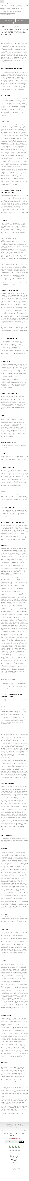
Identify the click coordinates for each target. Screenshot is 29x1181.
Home (3, 1131)
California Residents (9, 1133)
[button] (2, 1)
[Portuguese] (19, 1139)
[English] (10, 1139)
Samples (8, 22)
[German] (14, 1139)
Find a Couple (20, 20)
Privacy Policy (23, 1131)
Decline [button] (2, 14)
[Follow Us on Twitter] (13, 1149)
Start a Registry (10, 20)
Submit (21, 1141)
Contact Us (17, 22)
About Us (8, 1131)
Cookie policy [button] (3, 13)
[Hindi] (11, 1139)
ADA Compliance (14, 1135)
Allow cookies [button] (7, 14)
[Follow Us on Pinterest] (19, 1149)
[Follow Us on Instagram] (16, 1149)
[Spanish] (13, 1139)
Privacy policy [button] (11, 13)
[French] (17, 1139)
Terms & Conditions (20, 1133)
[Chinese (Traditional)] (16, 1139)
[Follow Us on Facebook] (10, 1149)
